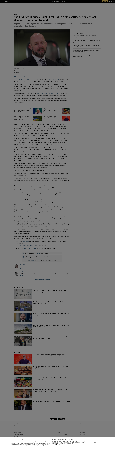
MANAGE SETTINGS (95, 446)
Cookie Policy (19, 446)
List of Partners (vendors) (56, 444)
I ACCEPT (94, 442)
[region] (57, 444)
